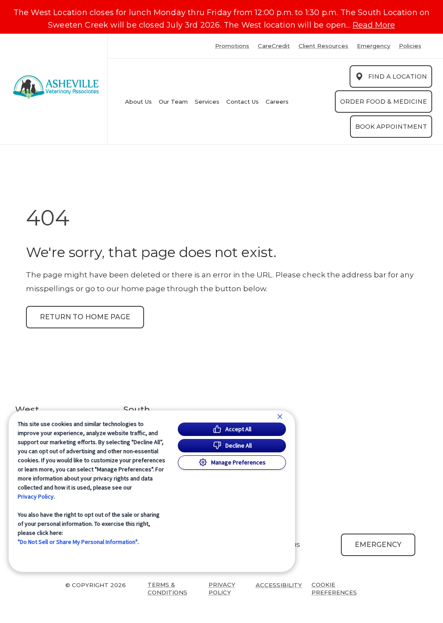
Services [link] (207, 101)
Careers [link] (277, 101)
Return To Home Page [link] (85, 317)
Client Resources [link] (323, 46)
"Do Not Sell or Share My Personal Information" (78, 542)
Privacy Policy (36, 496)
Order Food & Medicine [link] (383, 101)
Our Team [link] (173, 101)
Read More (374, 25)
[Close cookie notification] (280, 416)
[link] (56, 87)
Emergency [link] (373, 46)
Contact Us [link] (242, 101)
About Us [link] (138, 101)
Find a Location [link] (397, 76)
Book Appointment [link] (391, 126)
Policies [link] (410, 46)
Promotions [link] (232, 46)
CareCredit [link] (274, 46)
